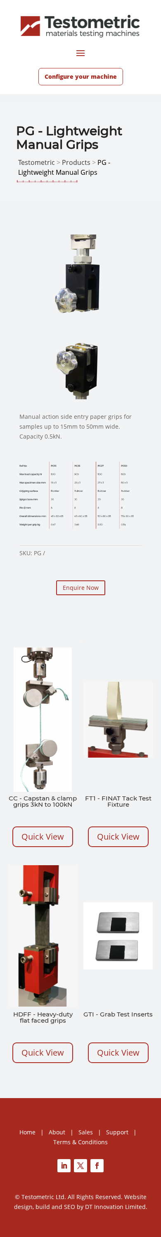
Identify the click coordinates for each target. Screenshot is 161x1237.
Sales (85, 1132)
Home (27, 1132)
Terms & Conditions (80, 1142)
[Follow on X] (80, 1165)
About (57, 1132)
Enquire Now (81, 588)
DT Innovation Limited (115, 1207)
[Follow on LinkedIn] (64, 1165)
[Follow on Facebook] (97, 1165)
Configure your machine (81, 76)
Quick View (42, 836)
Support (117, 1132)
